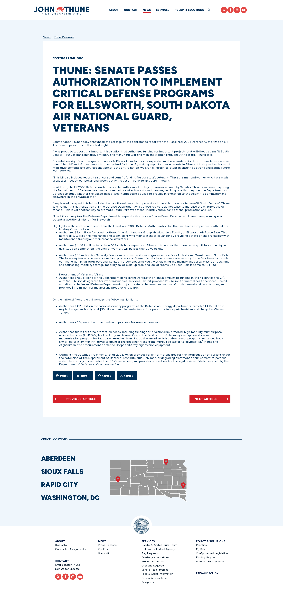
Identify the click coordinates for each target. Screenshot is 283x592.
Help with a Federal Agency (158, 549)
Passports (148, 582)
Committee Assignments (70, 549)
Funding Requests (207, 557)
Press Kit (103, 553)
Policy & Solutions (189, 9)
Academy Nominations (155, 557)
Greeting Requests (153, 565)
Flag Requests (150, 553)
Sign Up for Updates (67, 568)
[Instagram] (237, 10)
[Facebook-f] (230, 10)
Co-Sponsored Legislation (212, 553)
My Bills (200, 549)
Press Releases (64, 37)
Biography (61, 545)
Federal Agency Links (154, 578)
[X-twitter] (224, 10)
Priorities (201, 545)
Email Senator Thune (67, 564)
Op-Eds (103, 549)
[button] (62, 375)
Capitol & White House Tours (159, 545)
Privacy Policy (207, 573)
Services (162, 9)
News (147, 9)
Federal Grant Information (157, 573)
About (114, 9)
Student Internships (154, 561)
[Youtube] (244, 10)
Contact (131, 9)
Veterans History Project (211, 561)
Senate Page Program (155, 569)
